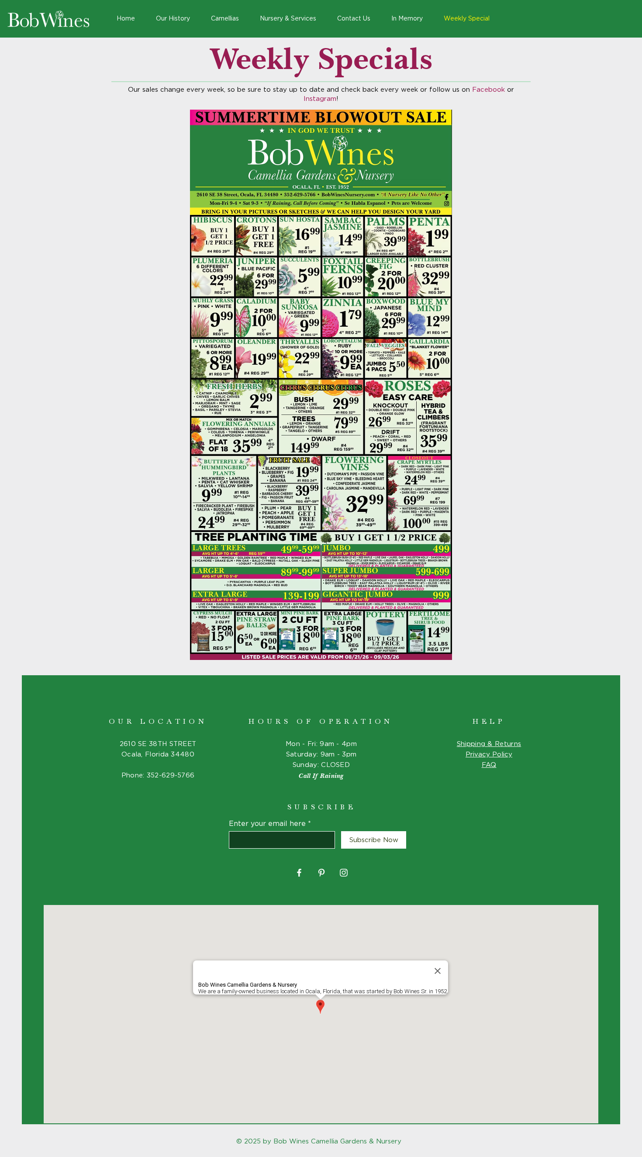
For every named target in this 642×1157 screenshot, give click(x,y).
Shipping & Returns (489, 744)
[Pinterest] (321, 872)
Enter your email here (267, 823)
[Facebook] (299, 872)
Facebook (489, 89)
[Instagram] (343, 872)
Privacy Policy (489, 754)
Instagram (320, 99)
